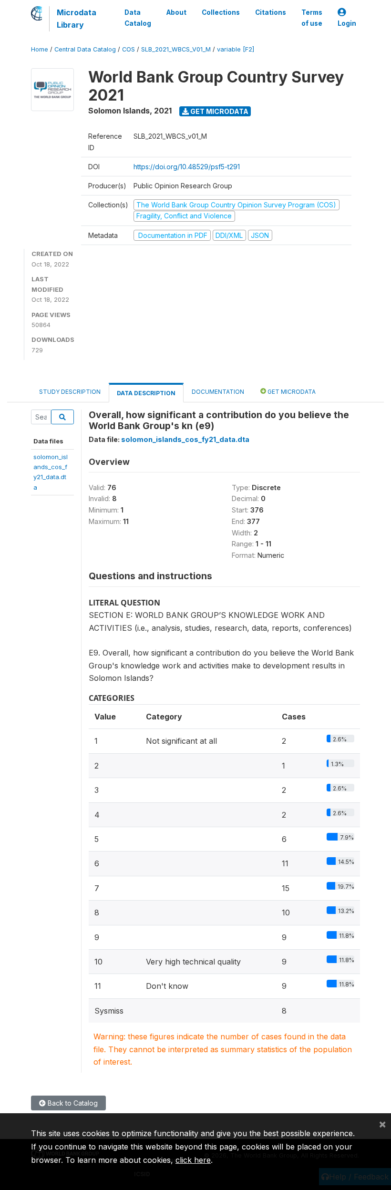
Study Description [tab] (70, 391)
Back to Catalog (72, 1103)
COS (128, 49)
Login (347, 23)
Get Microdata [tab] (291, 391)
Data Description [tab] (146, 393)
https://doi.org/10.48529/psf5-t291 (187, 167)
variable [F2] (235, 49)
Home (39, 49)
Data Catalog (137, 18)
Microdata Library (76, 19)
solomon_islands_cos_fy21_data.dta (185, 439)
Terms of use (311, 18)
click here (193, 1160)
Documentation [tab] (218, 391)
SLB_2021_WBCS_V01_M (176, 49)
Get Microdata (218, 111)
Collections (221, 12)
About (176, 12)
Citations (270, 12)
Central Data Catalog (85, 49)
